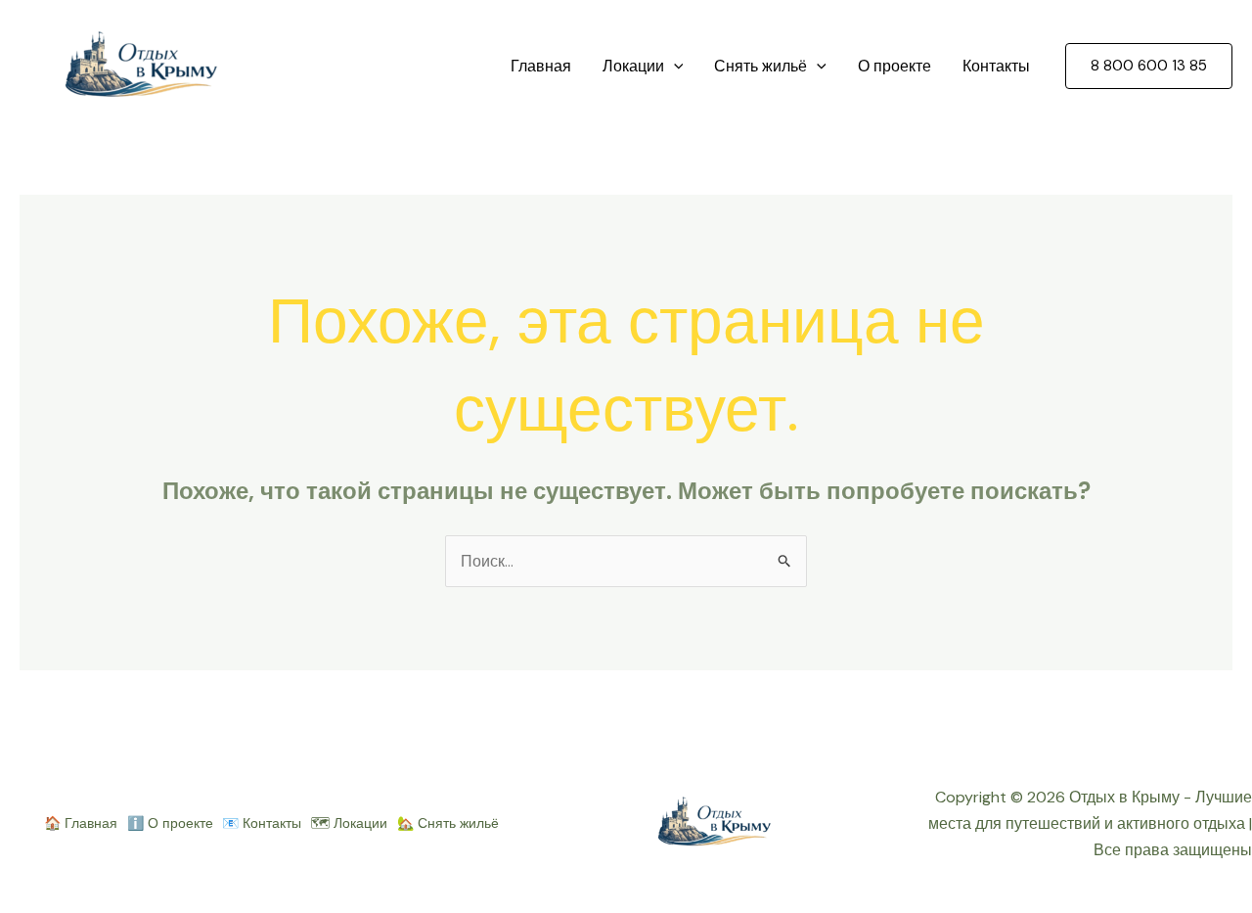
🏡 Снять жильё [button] (448, 823)
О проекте (894, 66)
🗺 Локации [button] (349, 823)
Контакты (996, 66)
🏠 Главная (80, 823)
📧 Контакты (261, 823)
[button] (674, 66)
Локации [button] (633, 66)
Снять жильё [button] (760, 66)
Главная (541, 66)
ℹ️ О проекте (170, 823)
